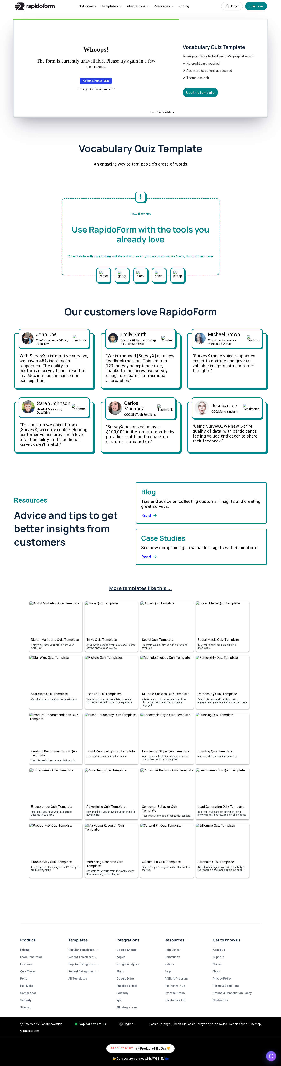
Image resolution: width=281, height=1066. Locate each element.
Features (26, 964)
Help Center (173, 949)
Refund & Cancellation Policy (232, 993)
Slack (120, 971)
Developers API (175, 1000)
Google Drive (125, 978)
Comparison (28, 993)
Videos (169, 964)
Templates (110, 6)
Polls (23, 978)
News (216, 971)
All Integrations (126, 1007)
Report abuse (238, 1024)
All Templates (77, 978)
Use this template (200, 92)
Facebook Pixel (126, 985)
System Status (175, 993)
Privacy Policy (222, 978)
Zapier (120, 957)
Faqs (168, 971)
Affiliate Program (176, 978)
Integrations (135, 6)
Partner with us (175, 985)
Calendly (122, 993)
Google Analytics (127, 964)
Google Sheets (126, 949)
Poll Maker (27, 985)
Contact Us (220, 1000)
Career (217, 964)
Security (25, 1000)
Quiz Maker (27, 971)
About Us (219, 949)
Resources (162, 6)
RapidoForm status (92, 1024)
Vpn (119, 1000)
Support (218, 957)
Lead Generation (31, 957)
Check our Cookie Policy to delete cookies (200, 1024)
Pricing (183, 6)
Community (172, 957)
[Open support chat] (271, 1056)
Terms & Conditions (226, 985)
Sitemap (25, 1007)
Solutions (86, 6)
